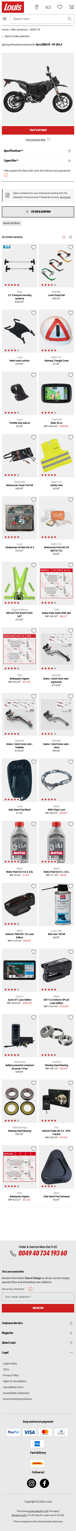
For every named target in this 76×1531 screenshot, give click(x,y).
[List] (70, 237)
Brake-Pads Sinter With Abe (56, 613)
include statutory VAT (38, 1511)
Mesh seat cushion (20, 360)
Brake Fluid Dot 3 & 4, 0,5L (19, 871)
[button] (70, 19)
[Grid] (64, 236)
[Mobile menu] (4, 18)
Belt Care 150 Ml (56, 934)
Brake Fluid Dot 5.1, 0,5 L (56, 871)
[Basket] (71, 7)
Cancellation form (13, 1387)
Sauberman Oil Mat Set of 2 (19, 547)
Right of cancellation (14, 1381)
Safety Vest (56, 485)
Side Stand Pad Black (19, 809)
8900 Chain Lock (56, 809)
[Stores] (36, 7)
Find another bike (35, 139)
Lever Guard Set (56, 295)
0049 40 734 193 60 (42, 1253)
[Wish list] (60, 7)
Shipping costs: (19, 1515)
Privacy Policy (11, 1375)
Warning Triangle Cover (56, 360)
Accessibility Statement (16, 1393)
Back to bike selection (17, 36)
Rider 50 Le (56, 423)
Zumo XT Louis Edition (19, 999)
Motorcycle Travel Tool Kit (19, 485)
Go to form (65, 197)
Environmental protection (17, 1399)
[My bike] (48, 7)
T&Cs (6, 1369)
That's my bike (38, 130)
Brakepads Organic (20, 678)
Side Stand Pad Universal (57, 1196)
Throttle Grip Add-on (19, 423)
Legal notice (10, 1363)
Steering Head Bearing (56, 1065)
